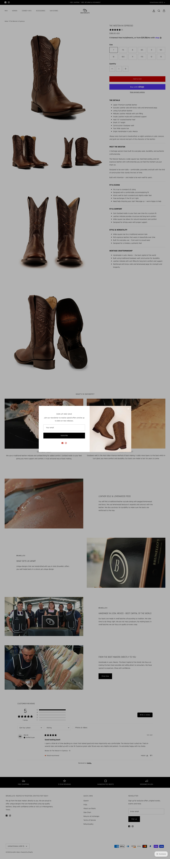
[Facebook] (62, 443)
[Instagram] (66, 443)
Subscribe (64, 435)
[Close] (128, 408)
